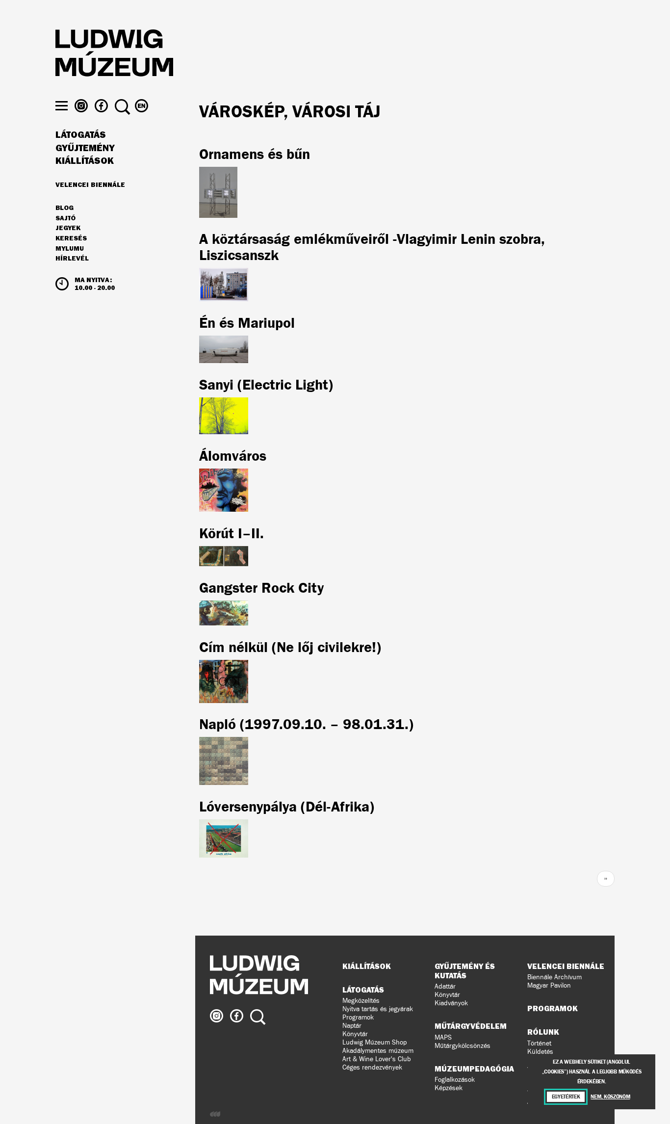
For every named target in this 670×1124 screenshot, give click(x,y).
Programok (358, 1017)
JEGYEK (67, 228)
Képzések (449, 1088)
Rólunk (543, 1032)
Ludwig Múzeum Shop (374, 1042)
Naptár (351, 1025)
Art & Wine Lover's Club (376, 1059)
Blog (64, 208)
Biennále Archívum (554, 977)
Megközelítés (361, 1000)
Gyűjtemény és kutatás (465, 970)
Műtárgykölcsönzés (462, 1046)
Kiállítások (84, 161)
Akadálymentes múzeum (377, 1050)
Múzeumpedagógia (474, 1068)
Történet (539, 1043)
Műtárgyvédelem (471, 1026)
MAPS (443, 1037)
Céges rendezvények (372, 1067)
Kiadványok (451, 1003)
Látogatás (80, 135)
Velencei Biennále (90, 184)
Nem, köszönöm (610, 1097)
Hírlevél (72, 258)
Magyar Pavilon (549, 985)
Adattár (445, 986)
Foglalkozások (455, 1079)
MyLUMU (69, 248)
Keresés (71, 238)
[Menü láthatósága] (61, 105)
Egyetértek (566, 1097)
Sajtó (65, 218)
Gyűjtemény (85, 148)
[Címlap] (114, 54)
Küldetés (540, 1051)
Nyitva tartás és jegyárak (377, 1009)
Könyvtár (355, 1034)
